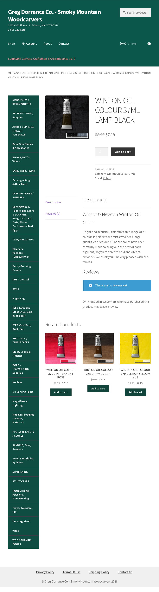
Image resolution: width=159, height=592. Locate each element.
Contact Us (125, 572)
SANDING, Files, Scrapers (21, 447)
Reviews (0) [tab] (52, 214)
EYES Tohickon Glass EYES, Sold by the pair (22, 311)
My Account (29, 43)
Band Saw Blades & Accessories (22, 146)
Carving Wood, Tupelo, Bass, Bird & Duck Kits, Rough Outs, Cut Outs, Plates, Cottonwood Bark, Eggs (23, 218)
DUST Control (20, 279)
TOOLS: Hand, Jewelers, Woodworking (20, 494)
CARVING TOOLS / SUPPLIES (23, 195)
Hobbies (17, 382)
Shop (11, 43)
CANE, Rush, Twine (23, 170)
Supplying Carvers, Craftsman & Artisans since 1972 (41, 58)
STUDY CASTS (20, 481)
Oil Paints (104, 73)
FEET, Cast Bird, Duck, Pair (21, 327)
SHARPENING (20, 472)
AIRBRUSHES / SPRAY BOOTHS (21, 102)
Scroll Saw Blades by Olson (23, 460)
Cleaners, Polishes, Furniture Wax (20, 252)
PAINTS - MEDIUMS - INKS (82, 73)
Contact (64, 43)
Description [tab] (53, 202)
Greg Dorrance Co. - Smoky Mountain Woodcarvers (54, 15)
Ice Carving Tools (22, 392)
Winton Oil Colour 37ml (126, 73)
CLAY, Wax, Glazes (23, 239)
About (48, 43)
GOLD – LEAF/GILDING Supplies (20, 369)
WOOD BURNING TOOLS (22, 542)
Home (16, 73)
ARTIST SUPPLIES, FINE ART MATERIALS (44, 73)
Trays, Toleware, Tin (22, 510)
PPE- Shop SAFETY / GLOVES (23, 433)
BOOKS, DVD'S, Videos (21, 159)
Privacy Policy (45, 572)
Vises (15, 530)
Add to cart (123, 152)
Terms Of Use (71, 572)
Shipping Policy (99, 572)
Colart (107, 178)
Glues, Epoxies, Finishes (21, 353)
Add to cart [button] (61, 392)
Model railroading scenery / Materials (23, 418)
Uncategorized (21, 521)
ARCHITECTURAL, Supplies (22, 115)
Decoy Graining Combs (21, 268)
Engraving (18, 298)
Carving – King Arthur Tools (21, 182)
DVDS (15, 289)
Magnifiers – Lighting (20, 403)
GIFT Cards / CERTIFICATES (20, 340)
